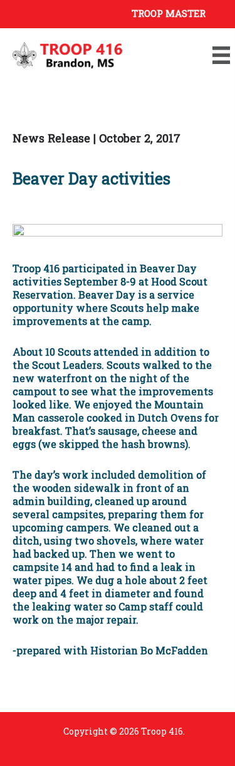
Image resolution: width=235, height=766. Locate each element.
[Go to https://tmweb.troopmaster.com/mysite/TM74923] (117, 12)
